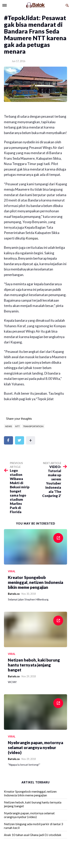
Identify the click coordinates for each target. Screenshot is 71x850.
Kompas (32, 238)
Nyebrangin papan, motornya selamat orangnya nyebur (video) (29, 815)
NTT (17, 426)
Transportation (33, 426)
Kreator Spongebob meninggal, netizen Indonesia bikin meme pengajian (30, 793)
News (8, 426)
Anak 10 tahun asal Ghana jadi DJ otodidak (32, 835)
